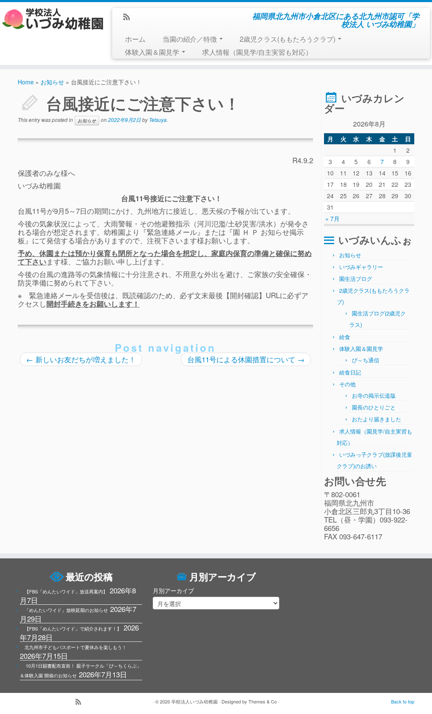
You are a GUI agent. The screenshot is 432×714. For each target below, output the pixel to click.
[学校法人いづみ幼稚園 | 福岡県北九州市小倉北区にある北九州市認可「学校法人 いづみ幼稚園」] (50, 19)
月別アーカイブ (173, 590)
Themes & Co (262, 701)
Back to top (402, 701)
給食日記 (350, 372)
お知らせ (52, 82)
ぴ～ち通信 (365, 360)
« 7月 (332, 218)
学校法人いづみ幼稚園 (194, 701)
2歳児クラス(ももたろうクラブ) (288, 38)
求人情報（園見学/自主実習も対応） (257, 51)
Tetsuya (158, 119)
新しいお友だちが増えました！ (81, 359)
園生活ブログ (355, 279)
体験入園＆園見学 (153, 51)
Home (26, 82)
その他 (347, 384)
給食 (344, 337)
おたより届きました (376, 419)
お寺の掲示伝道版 (374, 395)
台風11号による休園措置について (246, 359)
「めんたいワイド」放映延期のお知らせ (66, 609)
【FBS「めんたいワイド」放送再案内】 (66, 591)
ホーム (135, 38)
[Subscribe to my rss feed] (129, 17)
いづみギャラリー (361, 267)
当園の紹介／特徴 (190, 38)
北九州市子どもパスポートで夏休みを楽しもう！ (75, 647)
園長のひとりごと (374, 407)
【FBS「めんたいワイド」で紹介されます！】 (73, 628)
